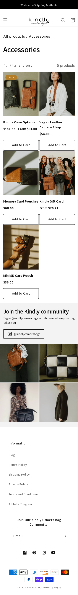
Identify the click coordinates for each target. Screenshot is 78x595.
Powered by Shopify (51, 587)
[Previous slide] (4, 5)
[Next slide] (74, 5)
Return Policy (18, 465)
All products (14, 36)
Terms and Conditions (23, 494)
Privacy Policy (18, 484)
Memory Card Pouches (20, 201)
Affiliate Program (20, 504)
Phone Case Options (19, 122)
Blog (12, 455)
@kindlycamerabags (27, 334)
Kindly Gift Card (51, 201)
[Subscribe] (64, 536)
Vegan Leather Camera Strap (50, 124)
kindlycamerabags (33, 587)
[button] (5, 20)
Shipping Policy (19, 474)
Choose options (21, 145)
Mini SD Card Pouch (18, 275)
